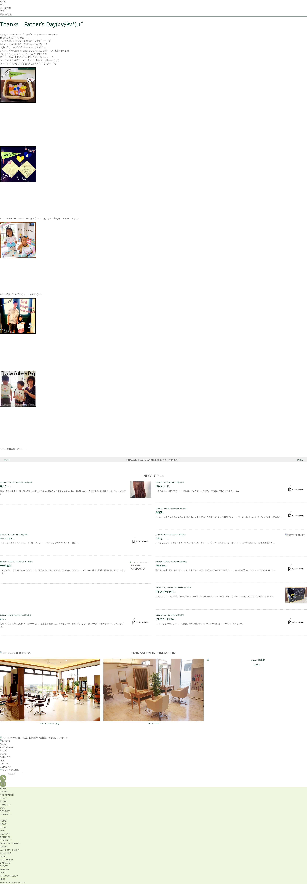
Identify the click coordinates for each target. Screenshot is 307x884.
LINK (2, 879)
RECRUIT (5, 763)
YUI (165, 482)
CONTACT (5, 837)
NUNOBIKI (11, 482)
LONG (3, 872)
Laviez (257, 664)
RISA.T (166, 534)
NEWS (3, 750)
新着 (2, 5)
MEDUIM (4, 869)
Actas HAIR (153, 724)
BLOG (3, 754)
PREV (300, 460)
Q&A (2, 760)
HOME (3, 788)
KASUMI (166, 508)
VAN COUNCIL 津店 (50, 724)
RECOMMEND (7, 747)
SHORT (4, 866)
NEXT (7, 460)
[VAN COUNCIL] (34, 738)
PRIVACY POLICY (9, 876)
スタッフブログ (168, 587)
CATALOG (5, 757)
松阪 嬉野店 (5, 14)
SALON (3, 744)
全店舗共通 (5, 8)
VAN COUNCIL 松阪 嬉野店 (153, 460)
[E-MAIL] (3, 785)
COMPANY (5, 767)
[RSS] (3, 779)
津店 (2, 11)
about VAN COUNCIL (10, 843)
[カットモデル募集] (9, 770)
